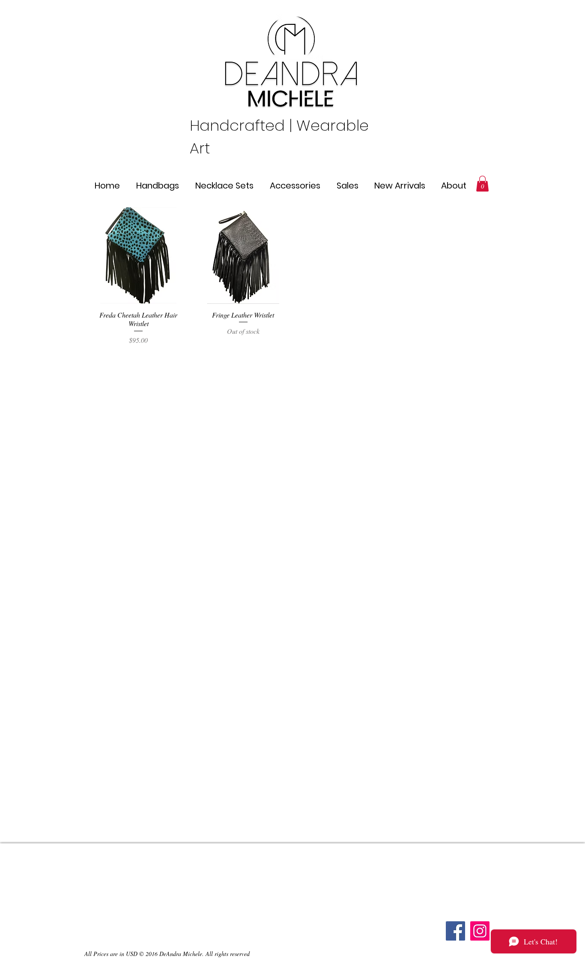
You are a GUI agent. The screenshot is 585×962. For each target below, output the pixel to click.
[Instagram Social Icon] (479, 931)
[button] (482, 184)
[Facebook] (455, 931)
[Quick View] (138, 255)
